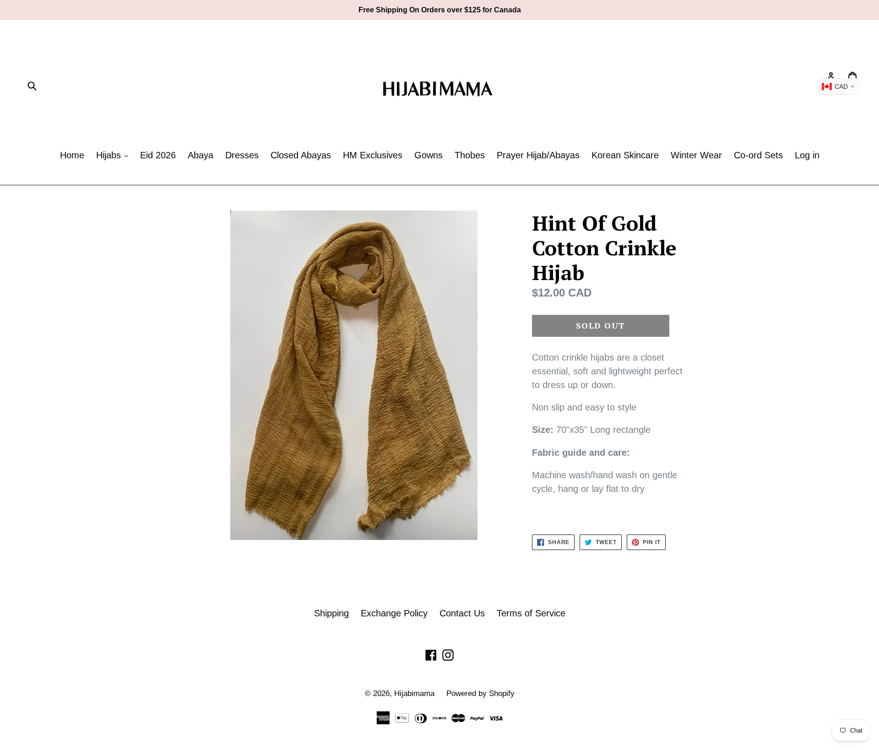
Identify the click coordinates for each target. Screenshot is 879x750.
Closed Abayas (301, 155)
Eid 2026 (158, 155)
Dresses (242, 155)
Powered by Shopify (480, 693)
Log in (807, 155)
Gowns (428, 155)
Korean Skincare (625, 155)
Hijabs (110, 155)
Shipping (331, 613)
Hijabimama (414, 693)
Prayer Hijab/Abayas (538, 155)
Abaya (200, 155)
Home (72, 155)
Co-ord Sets (758, 155)
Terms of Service (531, 613)
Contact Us (462, 613)
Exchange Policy (394, 613)
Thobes (470, 155)
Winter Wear (696, 155)
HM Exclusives (372, 155)
